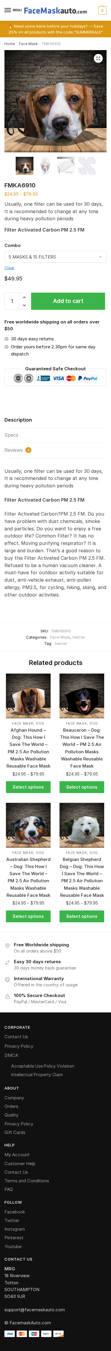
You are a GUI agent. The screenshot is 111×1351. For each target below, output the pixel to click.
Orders (11, 1106)
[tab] (55, 420)
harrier (61, 643)
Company (14, 1097)
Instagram (14, 1229)
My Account (17, 1154)
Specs (11, 435)
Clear (9, 267)
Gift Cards (14, 1132)
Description (18, 420)
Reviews (17, 450)
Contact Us (16, 1036)
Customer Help (20, 1163)
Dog (40, 723)
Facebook (14, 1212)
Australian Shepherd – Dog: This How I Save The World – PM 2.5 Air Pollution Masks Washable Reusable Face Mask (28, 877)
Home (9, 44)
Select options (28, 786)
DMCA (11, 1055)
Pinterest (13, 1237)
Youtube (13, 1246)
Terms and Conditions (26, 1180)
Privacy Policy (18, 1046)
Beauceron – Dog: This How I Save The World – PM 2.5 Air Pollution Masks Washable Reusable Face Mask (82, 748)
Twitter (11, 1220)
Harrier (79, 637)
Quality (11, 1115)
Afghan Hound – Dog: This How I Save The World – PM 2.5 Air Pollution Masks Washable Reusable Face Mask (28, 748)
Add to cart (68, 301)
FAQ (8, 1189)
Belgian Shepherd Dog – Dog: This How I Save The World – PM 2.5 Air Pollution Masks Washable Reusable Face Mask (82, 877)
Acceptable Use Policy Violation (42, 1065)
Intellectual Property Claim (37, 1074)
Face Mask (28, 44)
